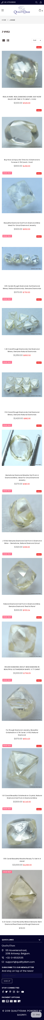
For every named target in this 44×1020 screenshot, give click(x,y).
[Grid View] (4, 40)
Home (4, 20)
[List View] (8, 40)
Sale (39, 47)
